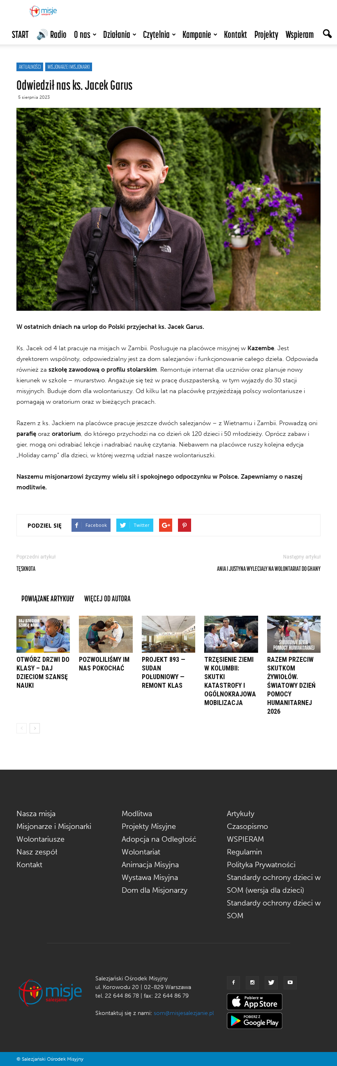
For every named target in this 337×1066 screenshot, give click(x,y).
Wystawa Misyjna (150, 877)
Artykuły (240, 813)
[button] (327, 34)
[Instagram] (252, 982)
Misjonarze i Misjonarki (53, 826)
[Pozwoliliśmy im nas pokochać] (105, 634)
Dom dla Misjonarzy (154, 890)
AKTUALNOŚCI (30, 66)
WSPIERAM (245, 839)
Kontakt (235, 34)
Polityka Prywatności (261, 864)
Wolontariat (141, 852)
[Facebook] (233, 982)
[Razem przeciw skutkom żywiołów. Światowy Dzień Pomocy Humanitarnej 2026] (294, 634)
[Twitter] (271, 982)
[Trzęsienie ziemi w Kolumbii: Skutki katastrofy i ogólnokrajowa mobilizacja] (231, 634)
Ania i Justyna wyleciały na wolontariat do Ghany (269, 568)
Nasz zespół (37, 852)
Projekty (266, 34)
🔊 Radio (51, 34)
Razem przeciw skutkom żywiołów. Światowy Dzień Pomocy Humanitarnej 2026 (291, 685)
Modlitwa (137, 813)
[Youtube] (290, 982)
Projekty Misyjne (149, 826)
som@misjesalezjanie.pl (184, 1013)
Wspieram (300, 34)
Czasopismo (247, 826)
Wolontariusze (40, 839)
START (20, 34)
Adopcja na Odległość (159, 839)
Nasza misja (35, 813)
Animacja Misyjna (150, 864)
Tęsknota (25, 568)
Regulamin (244, 852)
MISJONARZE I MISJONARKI (69, 66)
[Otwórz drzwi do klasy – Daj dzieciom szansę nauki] (43, 634)
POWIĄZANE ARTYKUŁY (47, 598)
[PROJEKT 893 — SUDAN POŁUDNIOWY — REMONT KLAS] (168, 634)
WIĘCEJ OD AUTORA (107, 598)
